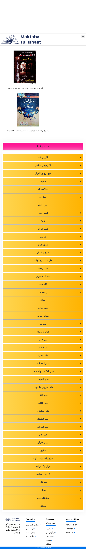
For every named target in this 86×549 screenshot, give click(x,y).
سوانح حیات (43, 316)
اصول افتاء (43, 205)
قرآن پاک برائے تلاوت (43, 458)
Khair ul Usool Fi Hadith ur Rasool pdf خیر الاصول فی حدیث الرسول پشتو (28, 131)
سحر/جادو (43, 308)
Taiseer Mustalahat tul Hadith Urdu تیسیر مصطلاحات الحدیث (25, 88)
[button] (83, 36)
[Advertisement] (43, 16)
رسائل (43, 300)
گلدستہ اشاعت (43, 474)
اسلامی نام (43, 189)
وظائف (43, 506)
